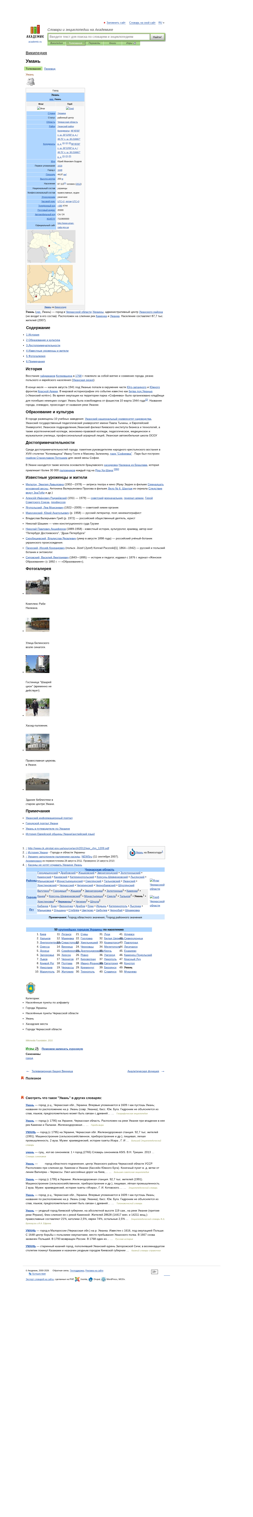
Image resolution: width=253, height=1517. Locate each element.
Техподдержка (77, 1270)
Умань (30, 1105)
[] (65, 183)
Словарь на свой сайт (142, 22)
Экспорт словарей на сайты (40, 1279)
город (29, 1058)
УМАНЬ (31, 1132)
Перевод (49, 68)
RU (160, 22)
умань (30, 1152)
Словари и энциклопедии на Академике (80, 30)
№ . (120, 488)
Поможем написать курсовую (62, 1048)
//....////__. (68, 848)
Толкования (75, 43)
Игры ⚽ (131, 43)
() (63, 143)
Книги (112, 43)
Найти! (157, 37)
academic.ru (35, 41)
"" (121, 453)
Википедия (56, 43)
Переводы (94, 43)
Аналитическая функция (143, 1071)
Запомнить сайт (116, 22)
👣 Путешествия (37, 1273)
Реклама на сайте (94, 1270)
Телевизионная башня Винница (52, 1071)
